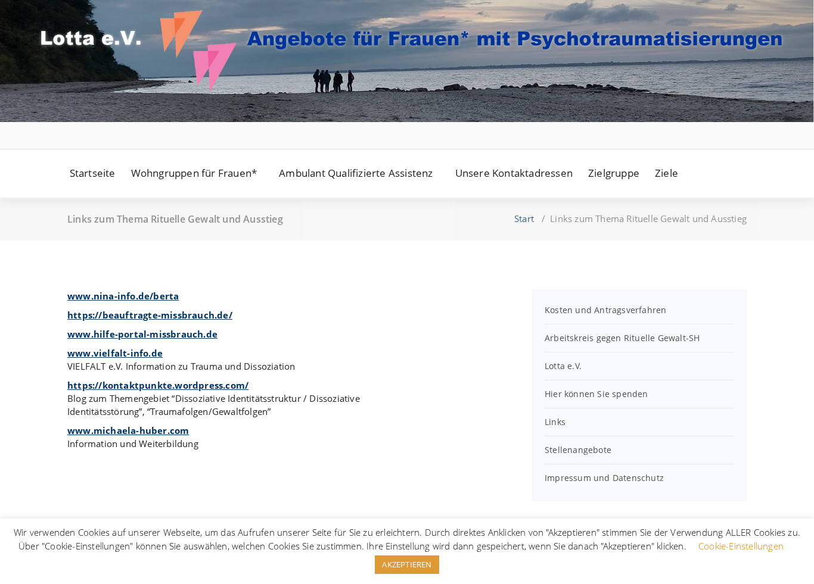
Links (555, 421)
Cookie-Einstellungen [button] (741, 546)
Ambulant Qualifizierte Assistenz (356, 173)
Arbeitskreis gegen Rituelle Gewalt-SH (622, 337)
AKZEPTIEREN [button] (406, 564)
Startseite (93, 173)
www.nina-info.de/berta (123, 296)
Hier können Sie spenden (596, 393)
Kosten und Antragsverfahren (605, 310)
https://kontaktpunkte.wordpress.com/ (157, 385)
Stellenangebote (578, 449)
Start (524, 218)
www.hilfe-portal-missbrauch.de (142, 334)
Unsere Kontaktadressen (514, 173)
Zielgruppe (613, 173)
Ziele (666, 173)
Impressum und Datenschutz (604, 477)
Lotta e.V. (563, 365)
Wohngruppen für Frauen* (194, 173)
